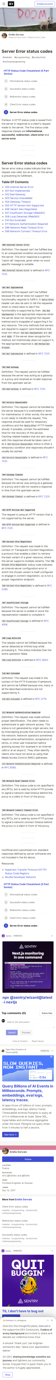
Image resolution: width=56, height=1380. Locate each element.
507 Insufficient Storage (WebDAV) (25, 212)
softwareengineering (14, 61)
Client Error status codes (19, 1209)
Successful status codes (19, 1237)
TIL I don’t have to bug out (22, 1311)
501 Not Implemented (17, 190)
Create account (45, 3)
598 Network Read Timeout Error (24, 227)
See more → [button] (10, 1134)
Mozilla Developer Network (20, 877)
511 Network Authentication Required (26, 223)
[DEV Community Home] (11, 4)
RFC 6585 (10, 767)
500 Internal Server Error (19, 187)
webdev (7, 57)
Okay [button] (7, 1374)
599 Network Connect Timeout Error (26, 231)
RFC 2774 (40, 698)
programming (22, 57)
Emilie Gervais (16, 34)
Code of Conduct (19, 1041)
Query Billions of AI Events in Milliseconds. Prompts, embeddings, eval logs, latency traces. (27, 1093)
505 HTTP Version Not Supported (24, 205)
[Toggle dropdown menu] (52, 936)
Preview (26, 1032)
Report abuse (38, 1041)
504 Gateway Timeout (18, 201)
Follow (28, 1159)
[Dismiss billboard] (52, 1320)
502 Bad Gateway (15, 194)
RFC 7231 (43, 353)
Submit (11, 1032)
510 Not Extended (15, 220)
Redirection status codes (19, 1223)
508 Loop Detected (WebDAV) (22, 216)
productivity (39, 57)
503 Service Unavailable (18, 198)
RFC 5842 (42, 660)
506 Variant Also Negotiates (21, 209)
